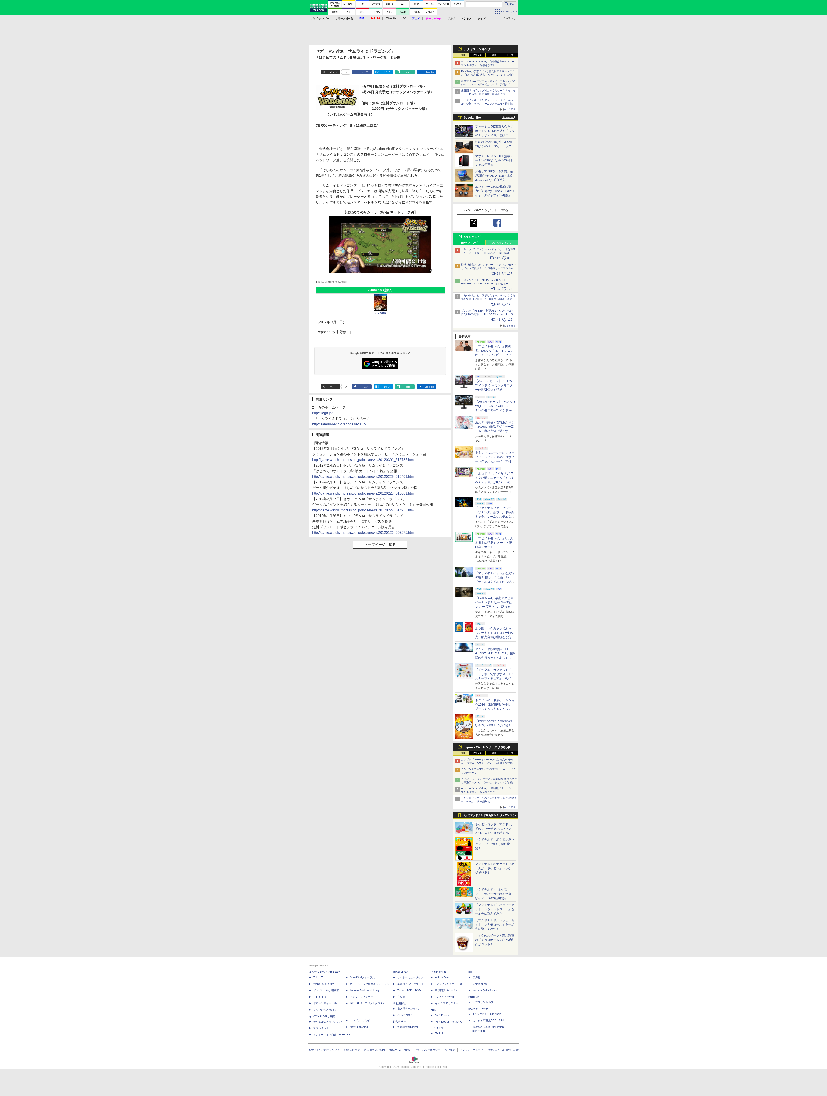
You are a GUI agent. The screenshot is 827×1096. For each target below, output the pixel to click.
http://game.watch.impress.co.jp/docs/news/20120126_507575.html (363, 532)
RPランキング (469, 242)
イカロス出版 (438, 972)
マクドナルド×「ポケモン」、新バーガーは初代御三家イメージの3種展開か (494, 894)
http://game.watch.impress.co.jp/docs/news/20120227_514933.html (363, 510)
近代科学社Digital (407, 1027)
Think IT (318, 977)
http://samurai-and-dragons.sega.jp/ (339, 424)
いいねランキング (501, 242)
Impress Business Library (364, 990)
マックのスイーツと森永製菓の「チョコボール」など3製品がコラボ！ (494, 940)
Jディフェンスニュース (448, 983)
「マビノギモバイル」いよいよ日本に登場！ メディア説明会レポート (494, 543)
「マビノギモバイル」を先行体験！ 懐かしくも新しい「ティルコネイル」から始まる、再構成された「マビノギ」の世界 (494, 581)
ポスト (333, 72)
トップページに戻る (380, 544)
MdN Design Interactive (448, 1021)
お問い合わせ (352, 1049)
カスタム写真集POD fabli (488, 1020)
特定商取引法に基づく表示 (503, 1049)
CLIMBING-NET (406, 1015)
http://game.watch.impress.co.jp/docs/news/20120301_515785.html (363, 460)
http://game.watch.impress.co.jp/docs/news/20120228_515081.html (363, 493)
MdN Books (442, 1015)
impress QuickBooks (485, 990)
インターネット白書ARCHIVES (331, 1034)
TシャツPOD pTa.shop (487, 1014)
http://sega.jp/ (322, 413)
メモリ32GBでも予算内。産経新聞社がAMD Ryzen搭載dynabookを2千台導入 (494, 176)
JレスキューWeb (445, 996)
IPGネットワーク (478, 1008)
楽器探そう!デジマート (410, 983)
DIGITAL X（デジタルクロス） (367, 1003)
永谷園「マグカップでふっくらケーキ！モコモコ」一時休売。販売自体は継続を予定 (494, 633)
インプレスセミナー (361, 996)
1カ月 (510, 54)
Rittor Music (400, 972)
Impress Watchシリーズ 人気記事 (487, 747)
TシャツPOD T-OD (409, 990)
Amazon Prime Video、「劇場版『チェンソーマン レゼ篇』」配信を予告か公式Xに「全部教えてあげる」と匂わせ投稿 (487, 65)
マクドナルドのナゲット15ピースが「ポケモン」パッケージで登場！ (495, 868)
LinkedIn (429, 72)
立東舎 (401, 996)
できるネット (321, 1028)
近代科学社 (399, 1021)
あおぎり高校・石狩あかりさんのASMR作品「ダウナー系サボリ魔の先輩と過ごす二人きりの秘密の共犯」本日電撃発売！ (494, 431)
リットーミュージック (410, 977)
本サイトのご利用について (324, 1049)
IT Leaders (319, 996)
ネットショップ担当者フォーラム (369, 983)
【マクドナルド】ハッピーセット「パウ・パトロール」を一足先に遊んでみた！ (494, 909)
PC (404, 18)
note (408, 72)
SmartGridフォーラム (362, 977)
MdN (433, 1009)
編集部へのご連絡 (399, 1049)
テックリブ (437, 1028)
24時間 (477, 54)
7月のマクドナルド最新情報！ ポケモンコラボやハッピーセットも (491, 816)
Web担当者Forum (323, 983)
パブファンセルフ (483, 1002)
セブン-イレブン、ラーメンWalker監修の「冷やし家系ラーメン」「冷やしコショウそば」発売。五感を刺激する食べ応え (489, 782)
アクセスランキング (477, 49)
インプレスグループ (471, 1049)
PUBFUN (473, 996)
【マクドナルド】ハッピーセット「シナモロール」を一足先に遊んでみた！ (494, 924)
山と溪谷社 (399, 1003)
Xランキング (472, 237)
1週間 (493, 54)
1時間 (461, 54)
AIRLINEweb (442, 977)
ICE (470, 972)
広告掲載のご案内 (374, 1049)
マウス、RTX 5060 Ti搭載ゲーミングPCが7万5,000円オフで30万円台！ (494, 160)
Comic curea (480, 983)
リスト (346, 72)
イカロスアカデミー (446, 1003)
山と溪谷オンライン (409, 1008)
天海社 (476, 977)
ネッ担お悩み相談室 (325, 1009)
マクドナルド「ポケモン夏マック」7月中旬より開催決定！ (494, 844)
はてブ (386, 72)
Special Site (472, 117)
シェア (364, 72)
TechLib (439, 1033)
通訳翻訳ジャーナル (446, 990)
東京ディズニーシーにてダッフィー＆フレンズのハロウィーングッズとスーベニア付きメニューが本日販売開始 (488, 84)
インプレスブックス (361, 1020)
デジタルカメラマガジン (327, 1021)
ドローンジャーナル (325, 1003)
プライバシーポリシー (427, 1049)
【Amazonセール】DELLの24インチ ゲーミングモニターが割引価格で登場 (494, 385)
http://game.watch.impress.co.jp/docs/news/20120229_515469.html (363, 476)
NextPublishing (359, 1027)
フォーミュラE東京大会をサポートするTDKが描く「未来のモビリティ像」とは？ (494, 131)
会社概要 (450, 1049)
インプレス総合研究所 (326, 990)
